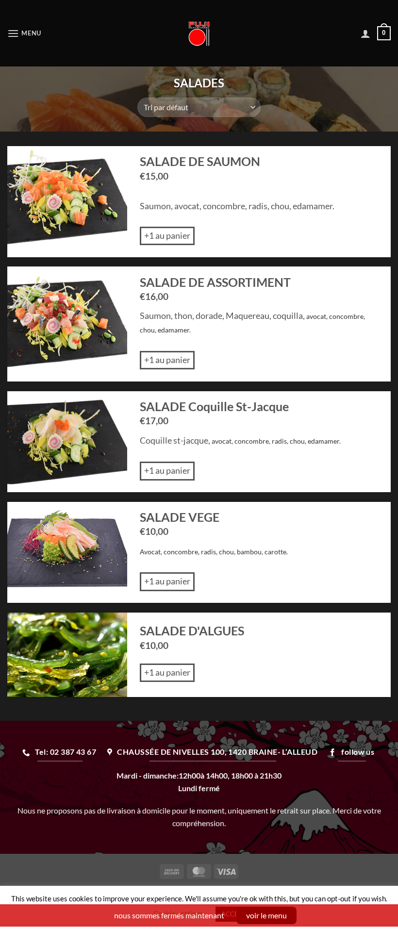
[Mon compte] (365, 33)
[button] (24, 33)
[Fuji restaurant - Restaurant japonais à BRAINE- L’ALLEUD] (199, 33)
